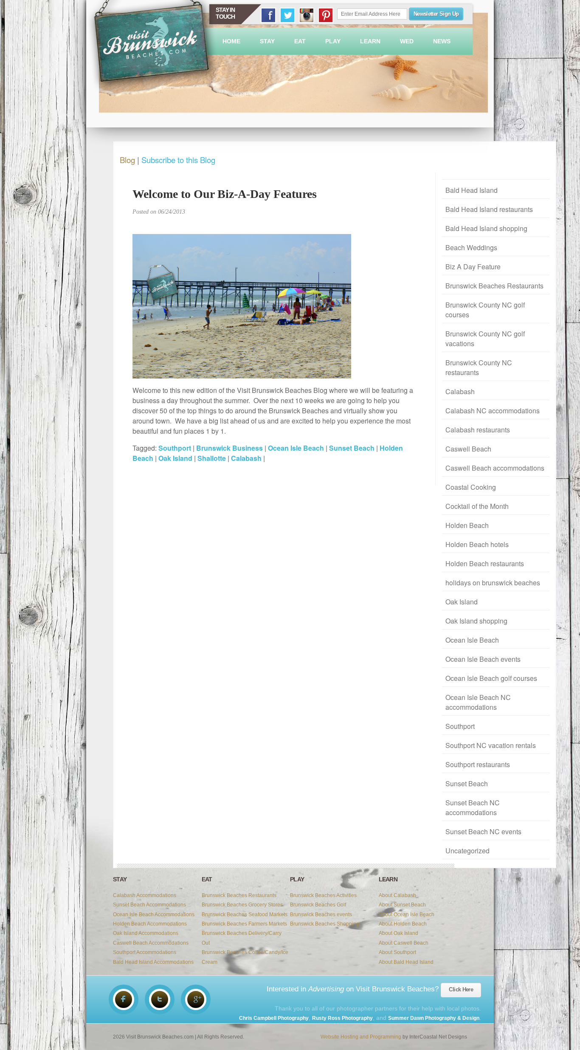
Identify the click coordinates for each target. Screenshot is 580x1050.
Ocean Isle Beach (472, 640)
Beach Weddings (471, 247)
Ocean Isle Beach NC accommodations (478, 702)
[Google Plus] (195, 999)
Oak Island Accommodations (145, 933)
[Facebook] (123, 999)
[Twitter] (159, 999)
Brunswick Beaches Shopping (324, 924)
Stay (267, 41)
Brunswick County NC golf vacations (485, 338)
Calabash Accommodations (144, 895)
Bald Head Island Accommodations (153, 962)
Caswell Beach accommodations (494, 468)
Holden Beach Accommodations (150, 924)
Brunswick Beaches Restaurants (494, 286)
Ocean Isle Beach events (483, 659)
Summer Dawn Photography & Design (433, 1018)
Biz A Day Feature (473, 266)
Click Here (461, 989)
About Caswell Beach (403, 943)
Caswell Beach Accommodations (151, 943)
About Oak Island (398, 933)
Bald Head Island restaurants (489, 209)
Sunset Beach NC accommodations (472, 807)
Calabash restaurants (477, 430)
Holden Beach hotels (477, 544)
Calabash (460, 391)
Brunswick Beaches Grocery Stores (242, 905)
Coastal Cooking (470, 487)
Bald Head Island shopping (486, 228)
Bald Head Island (471, 190)
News (441, 41)
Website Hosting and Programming (361, 1037)
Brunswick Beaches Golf (318, 905)
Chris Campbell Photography (274, 1018)
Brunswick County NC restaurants (478, 367)
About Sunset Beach (402, 905)
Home (231, 41)
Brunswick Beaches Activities (323, 895)
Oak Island (461, 602)
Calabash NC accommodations (492, 410)
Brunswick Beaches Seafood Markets (244, 914)
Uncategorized (467, 850)
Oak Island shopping (476, 621)
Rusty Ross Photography (342, 1018)
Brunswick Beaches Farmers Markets (244, 924)
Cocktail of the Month (477, 506)
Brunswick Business (229, 448)
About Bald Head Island (406, 962)
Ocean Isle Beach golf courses (491, 678)
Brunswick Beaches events (321, 914)
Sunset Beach (466, 783)
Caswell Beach (468, 449)
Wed (407, 41)
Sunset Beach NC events (483, 831)
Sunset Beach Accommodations (149, 905)
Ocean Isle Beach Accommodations (153, 914)
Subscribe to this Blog (178, 159)
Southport (460, 726)
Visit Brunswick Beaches (152, 46)
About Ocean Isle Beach (406, 914)
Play (333, 41)
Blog (127, 159)
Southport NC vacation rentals (490, 745)
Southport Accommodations (144, 952)
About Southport (397, 952)
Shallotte (211, 458)
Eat (300, 41)
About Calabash (397, 895)
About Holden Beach (403, 924)
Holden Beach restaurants (484, 563)
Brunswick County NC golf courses (485, 309)
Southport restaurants (477, 764)
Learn (370, 41)
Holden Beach (467, 525)
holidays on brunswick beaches (492, 582)
